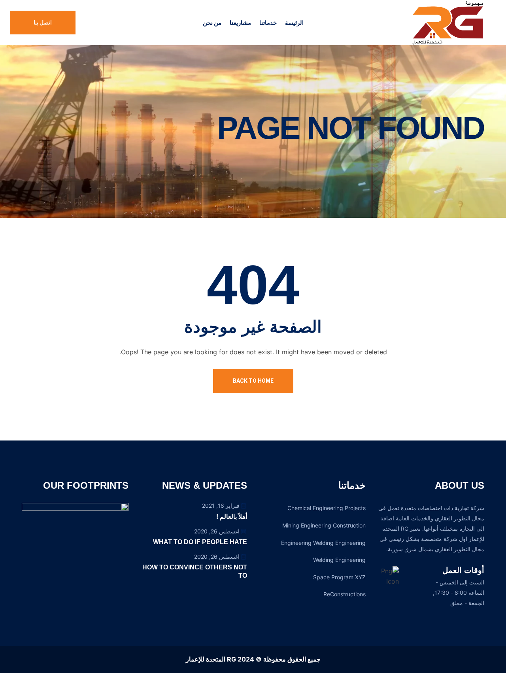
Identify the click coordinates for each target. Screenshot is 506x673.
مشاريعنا (240, 22)
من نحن (212, 22)
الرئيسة (294, 22)
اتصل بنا (43, 22)
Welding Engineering (339, 559)
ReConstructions (344, 594)
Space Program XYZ (339, 577)
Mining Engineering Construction (324, 525)
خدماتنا (268, 22)
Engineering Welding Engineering (323, 542)
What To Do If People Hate (200, 542)
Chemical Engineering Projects (326, 508)
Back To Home (253, 381)
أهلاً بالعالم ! (231, 516)
